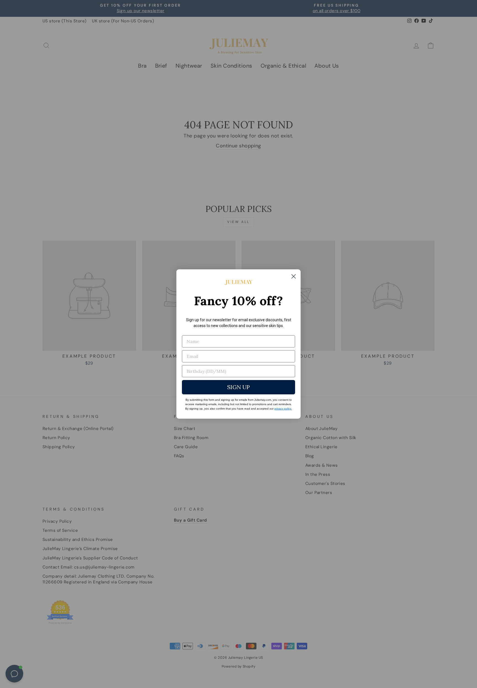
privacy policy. (283, 408)
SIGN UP (238, 387)
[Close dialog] (293, 276)
